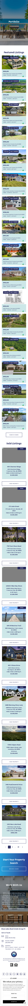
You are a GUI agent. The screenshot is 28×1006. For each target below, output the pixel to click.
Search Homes (14, 435)
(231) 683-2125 (9, 942)
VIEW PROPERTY (14, 483)
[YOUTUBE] (17, 974)
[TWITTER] (14, 974)
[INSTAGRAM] (7, 974)
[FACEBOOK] (3, 974)
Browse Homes (14, 869)
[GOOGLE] (20, 974)
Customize (14, 997)
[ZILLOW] (24, 974)
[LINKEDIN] (10, 974)
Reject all (14, 993)
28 (18, 847)
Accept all (14, 1001)
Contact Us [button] (14, 917)
